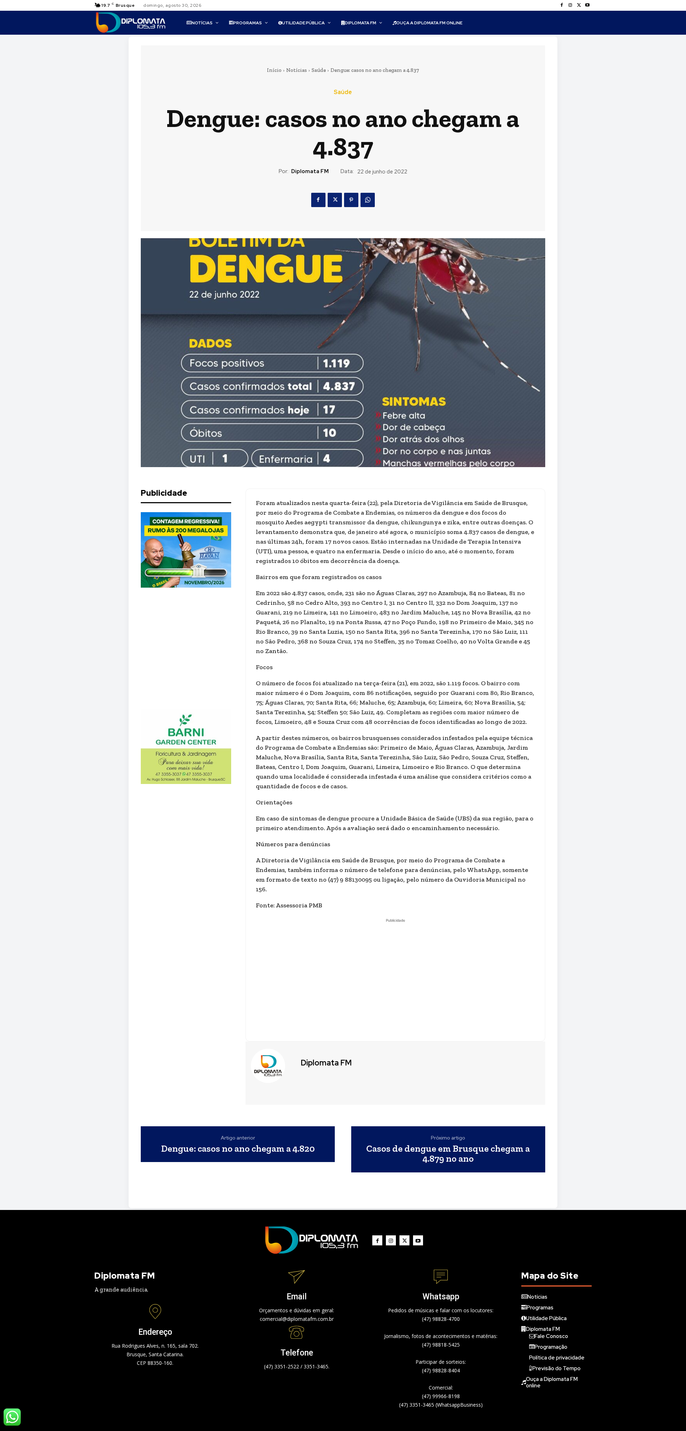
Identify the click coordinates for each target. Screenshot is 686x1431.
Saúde (319, 70)
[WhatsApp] (368, 200)
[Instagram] (570, 5)
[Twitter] (579, 5)
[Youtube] (587, 5)
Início (274, 70)
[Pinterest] (351, 200)
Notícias (296, 70)
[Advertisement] (194, 648)
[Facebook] (561, 5)
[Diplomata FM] (272, 1066)
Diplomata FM (310, 171)
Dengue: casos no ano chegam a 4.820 (238, 1148)
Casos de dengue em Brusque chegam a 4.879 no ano (448, 1153)
